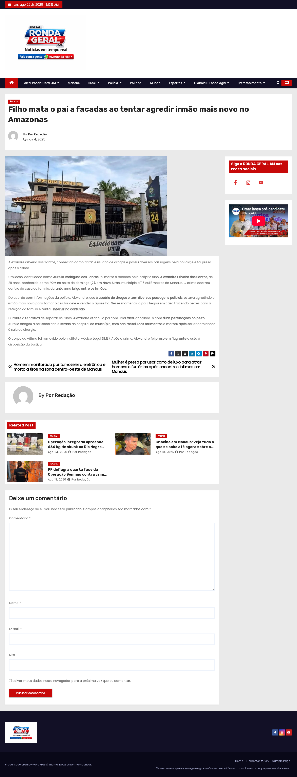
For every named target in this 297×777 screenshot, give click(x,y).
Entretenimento (250, 83)
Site (12, 655)
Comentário (20, 518)
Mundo (155, 83)
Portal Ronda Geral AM (40, 83)
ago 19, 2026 (165, 452)
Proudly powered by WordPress (26, 764)
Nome (15, 603)
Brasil (92, 83)
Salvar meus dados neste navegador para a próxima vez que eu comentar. (72, 680)
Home (239, 761)
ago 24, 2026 (57, 452)
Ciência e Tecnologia (210, 83)
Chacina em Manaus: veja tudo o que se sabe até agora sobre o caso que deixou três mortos (185, 447)
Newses (64, 764)
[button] (278, 83)
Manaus (74, 83)
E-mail (15, 628)
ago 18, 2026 (57, 479)
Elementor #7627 (257, 761)
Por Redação (37, 134)
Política (135, 83)
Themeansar (82, 764)
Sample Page (281, 761)
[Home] (11, 83)
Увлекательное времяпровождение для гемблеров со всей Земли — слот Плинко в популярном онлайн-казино (223, 768)
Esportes (176, 83)
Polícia (113, 83)
